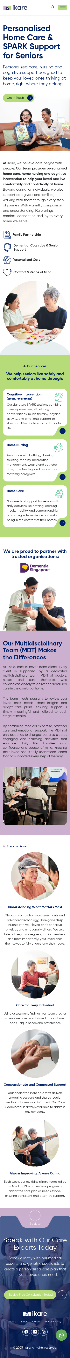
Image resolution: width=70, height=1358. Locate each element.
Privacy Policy (53, 1321)
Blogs (24, 1321)
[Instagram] (44, 1332)
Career (36, 1321)
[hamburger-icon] (62, 7)
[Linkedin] (35, 1332)
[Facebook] (26, 1332)
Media (12, 1321)
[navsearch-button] (52, 8)
